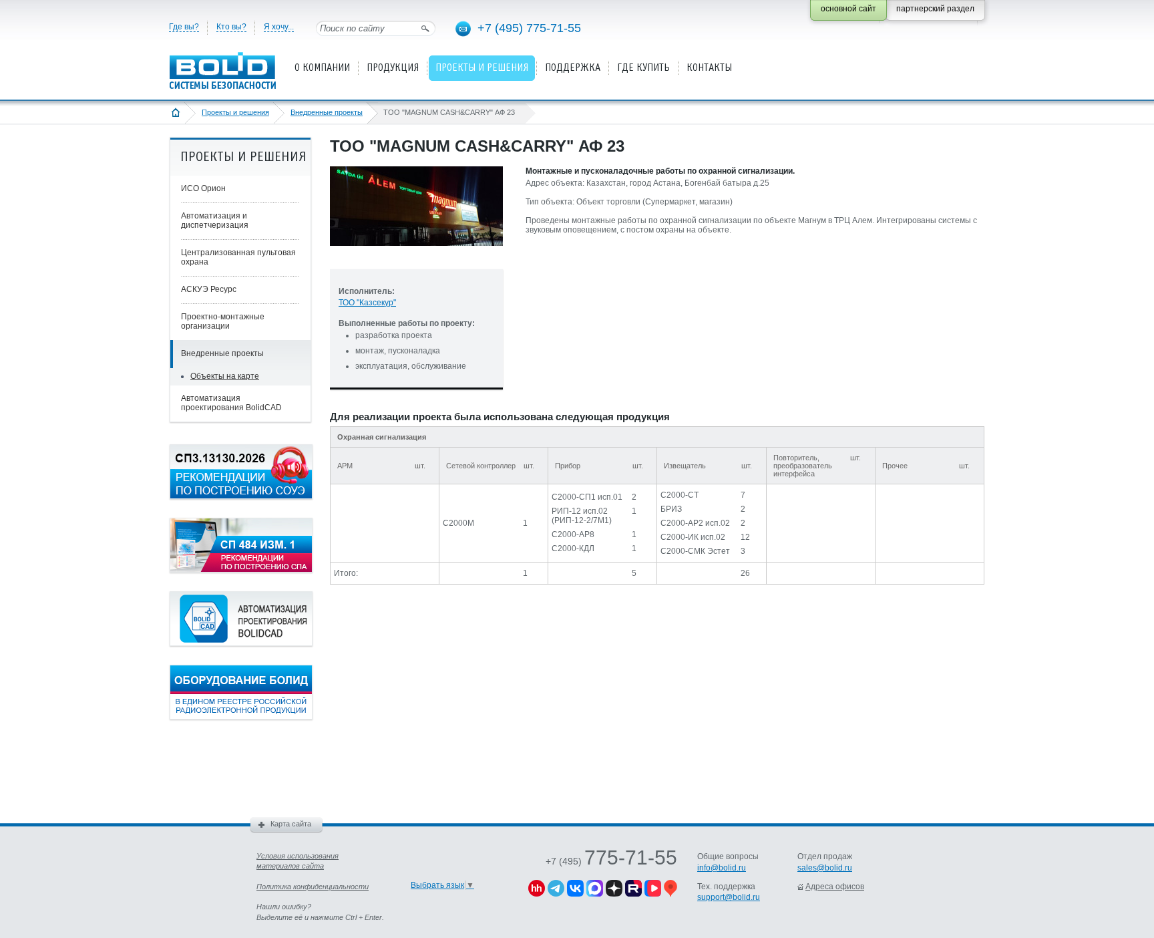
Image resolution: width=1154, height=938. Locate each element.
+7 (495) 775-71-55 (529, 28)
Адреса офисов (834, 886)
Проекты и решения (235, 112)
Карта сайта (290, 824)
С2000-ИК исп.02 (692, 537)
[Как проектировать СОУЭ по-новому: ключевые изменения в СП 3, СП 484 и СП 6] (241, 496)
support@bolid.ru (728, 897)
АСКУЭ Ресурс (208, 289)
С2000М (458, 523)
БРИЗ (671, 509)
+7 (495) (611, 861)
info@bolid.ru (721, 868)
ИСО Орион (203, 188)
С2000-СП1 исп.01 (587, 497)
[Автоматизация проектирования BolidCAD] (241, 643)
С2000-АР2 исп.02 (695, 523)
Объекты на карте (224, 376)
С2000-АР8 (573, 534)
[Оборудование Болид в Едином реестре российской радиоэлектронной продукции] (241, 717)
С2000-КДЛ (573, 548)
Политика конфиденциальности (312, 887)
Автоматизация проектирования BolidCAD (231, 403)
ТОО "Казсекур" (367, 302)
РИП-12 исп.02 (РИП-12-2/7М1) (582, 515)
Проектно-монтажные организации (222, 321)
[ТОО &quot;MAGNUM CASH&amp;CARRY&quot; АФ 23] (416, 256)
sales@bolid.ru (824, 868)
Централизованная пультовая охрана (238, 257)
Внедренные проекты (327, 112)
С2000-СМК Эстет (695, 551)
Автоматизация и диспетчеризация (214, 220)
